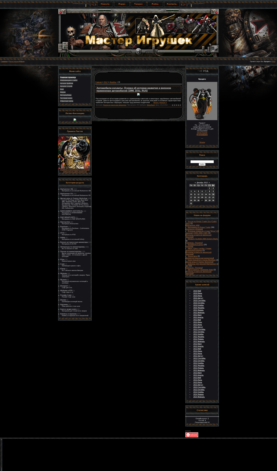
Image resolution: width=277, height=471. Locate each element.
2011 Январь (198, 310)
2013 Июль (197, 382)
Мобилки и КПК (66, 290)
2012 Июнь (197, 351)
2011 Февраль (199, 312)
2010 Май (197, 291)
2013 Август (198, 385)
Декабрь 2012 (202, 183)
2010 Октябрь (199, 303)
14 (206, 194)
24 (191, 200)
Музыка (63, 280)
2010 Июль (197, 296)
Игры (62, 259)
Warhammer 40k (66, 189)
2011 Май (197, 320)
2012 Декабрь (198, 365)
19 (198, 197)
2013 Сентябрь (199, 387)
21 (206, 197)
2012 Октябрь (199, 361)
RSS (273, 61)
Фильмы (63, 273)
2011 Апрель (198, 317)
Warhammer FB (66, 194)
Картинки (64, 304)
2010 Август (198, 298)
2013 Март (197, 373)
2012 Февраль (199, 341)
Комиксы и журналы (68, 314)
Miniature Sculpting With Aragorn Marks (203, 239)
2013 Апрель (198, 375)
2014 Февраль (199, 397)
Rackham (64, 227)
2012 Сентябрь (199, 358)
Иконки (63, 300)
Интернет (64, 286)
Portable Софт (66, 295)
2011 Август (198, 327)
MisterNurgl (151, 105)
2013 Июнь (197, 380)
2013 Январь (198, 368)
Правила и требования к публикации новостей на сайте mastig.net (75, 170)
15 (209, 194)
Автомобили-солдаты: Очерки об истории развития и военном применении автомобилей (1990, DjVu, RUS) (134, 89)
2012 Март (197, 344)
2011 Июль (197, 325)
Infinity (62, 237)
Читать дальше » (160, 102)
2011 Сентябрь (199, 329)
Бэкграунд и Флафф (194, 229)
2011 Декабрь (198, 337)
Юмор (62, 269)
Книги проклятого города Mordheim (202, 260)
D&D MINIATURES (67, 217)
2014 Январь (198, 394)
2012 (106, 82)
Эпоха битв (192, 256)
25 (195, 200)
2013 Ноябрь (198, 392)
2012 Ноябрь (198, 363)
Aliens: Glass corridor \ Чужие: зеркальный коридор (198, 249)
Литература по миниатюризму (72, 247)
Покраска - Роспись (194, 243)
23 (213, 197)
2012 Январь (198, 339)
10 (191, 194)
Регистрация (14, 61)
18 (195, 197)
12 (198, 194)
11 (195, 194)
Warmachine (65, 222)
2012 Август (198, 356)
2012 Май (197, 349)
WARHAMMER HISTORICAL (71, 211)
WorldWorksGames (195, 245)
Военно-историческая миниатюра (74, 242)
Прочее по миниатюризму (70, 251)
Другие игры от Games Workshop (73, 198)
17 (191, 197)
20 (202, 197)
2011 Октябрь (198, 332)
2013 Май (197, 378)
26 (198, 200)
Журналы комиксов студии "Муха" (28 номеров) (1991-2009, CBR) (202, 232)
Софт (62, 264)
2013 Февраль (199, 370)
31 (191, 203)
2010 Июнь (197, 293)
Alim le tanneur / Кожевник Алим (200, 270)
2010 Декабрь (198, 308)
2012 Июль (197, 353)
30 (213, 200)
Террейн (189, 246)
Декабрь (112, 82)
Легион (202, 142)
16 (213, 194)
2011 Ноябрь (198, 334)
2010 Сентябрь (199, 300)
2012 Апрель (198, 346)
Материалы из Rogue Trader (199, 227)
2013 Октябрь (199, 390)
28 (206, 200)
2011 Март (197, 315)
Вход (22, 61)
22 (209, 197)
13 (202, 194)
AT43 (62, 233)
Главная (4, 61)
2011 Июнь (197, 322)
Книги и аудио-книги (68, 309)
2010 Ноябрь (198, 305)
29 (209, 200)
